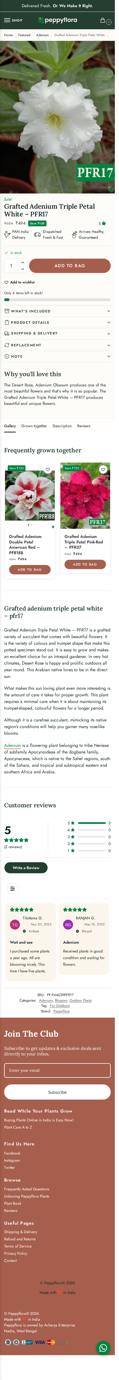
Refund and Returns (20, 1239)
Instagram (12, 1160)
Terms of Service (18, 1246)
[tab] (10, 425)
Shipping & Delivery (34, 333)
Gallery (10, 426)
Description (62, 426)
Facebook (12, 1153)
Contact (10, 1260)
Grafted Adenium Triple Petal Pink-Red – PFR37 (83, 542)
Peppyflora (61, 1011)
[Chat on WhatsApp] (103, 1348)
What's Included (31, 311)
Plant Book (12, 1203)
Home (8, 35)
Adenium (42, 35)
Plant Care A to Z (18, 1127)
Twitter (9, 1167)
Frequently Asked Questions (26, 1189)
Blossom (61, 1000)
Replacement (26, 345)
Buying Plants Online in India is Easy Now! (39, 1120)
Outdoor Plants (80, 1000)
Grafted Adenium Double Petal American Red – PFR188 (25, 545)
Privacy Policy (15, 1253)
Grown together (34, 426)
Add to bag (70, 265)
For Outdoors (60, 1005)
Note (17, 356)
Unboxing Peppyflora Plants (26, 1196)
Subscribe (57, 1092)
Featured (24, 35)
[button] (104, 21)
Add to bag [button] (30, 569)
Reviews (83, 426)
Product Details (30, 322)
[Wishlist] (48, 469)
